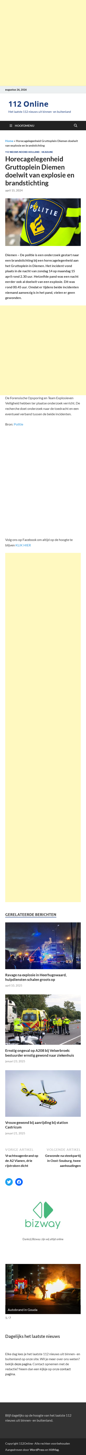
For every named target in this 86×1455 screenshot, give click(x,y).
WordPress (37, 1449)
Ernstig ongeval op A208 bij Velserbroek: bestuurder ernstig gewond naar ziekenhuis (39, 1052)
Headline (47, 152)
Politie (18, 424)
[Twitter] (9, 1182)
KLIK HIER (23, 545)
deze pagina (22, 1364)
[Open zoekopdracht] (75, 125)
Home (9, 141)
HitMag (54, 1449)
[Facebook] (19, 1182)
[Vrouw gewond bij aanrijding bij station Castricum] (43, 1095)
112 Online (28, 104)
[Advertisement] (43, 43)
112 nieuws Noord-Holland (22, 152)
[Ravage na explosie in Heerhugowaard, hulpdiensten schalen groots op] (43, 947)
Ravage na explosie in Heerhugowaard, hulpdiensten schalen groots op (36, 977)
